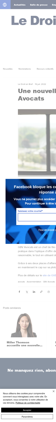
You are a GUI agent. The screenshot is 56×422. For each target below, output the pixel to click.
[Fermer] (51, 393)
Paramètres (27, 416)
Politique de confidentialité (28, 402)
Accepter (27, 410)
